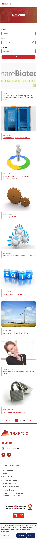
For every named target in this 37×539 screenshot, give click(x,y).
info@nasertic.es (13, 448)
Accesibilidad (8, 470)
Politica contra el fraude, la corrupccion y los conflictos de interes (18, 494)
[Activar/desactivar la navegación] (35, 3)
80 (24, 420)
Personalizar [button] (5, 535)
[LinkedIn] (9, 455)
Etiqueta (4, 47)
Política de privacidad (11, 487)
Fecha (3, 38)
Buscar (3, 30)
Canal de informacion (11, 477)
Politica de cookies (10, 483)
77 (13, 420)
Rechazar (21, 535)
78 (17, 420)
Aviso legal (7, 474)
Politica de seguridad (10, 490)
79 (20, 420)
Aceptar (30, 535)
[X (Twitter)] (3, 455)
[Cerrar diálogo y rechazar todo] (35, 525)
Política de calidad (10, 480)
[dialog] (18, 531)
